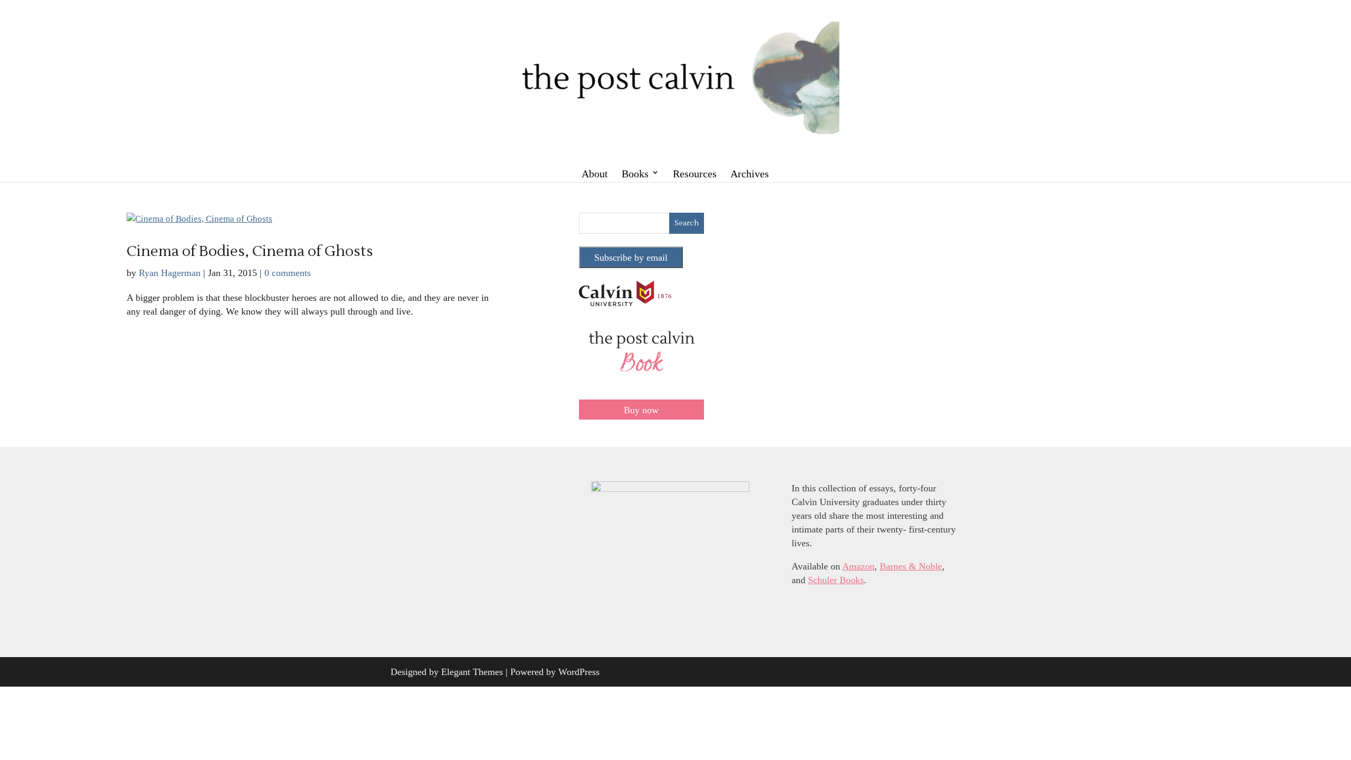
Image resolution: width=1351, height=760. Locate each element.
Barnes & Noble (911, 566)
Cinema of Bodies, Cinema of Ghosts (250, 251)
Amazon (858, 566)
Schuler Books (836, 580)
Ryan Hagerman (170, 273)
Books (635, 173)
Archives (749, 173)
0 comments (287, 273)
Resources (695, 173)
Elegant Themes (472, 672)
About (595, 173)
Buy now (641, 410)
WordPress (579, 672)
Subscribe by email (631, 257)
